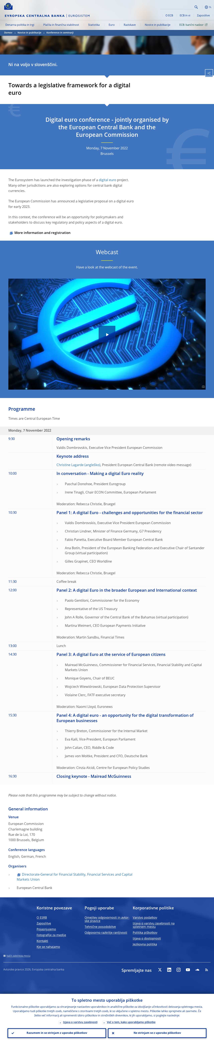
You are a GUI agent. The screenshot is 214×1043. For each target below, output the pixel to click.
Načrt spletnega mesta (18, 956)
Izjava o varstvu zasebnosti (80, 1022)
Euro (112, 25)
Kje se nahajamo (48, 947)
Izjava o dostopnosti (147, 938)
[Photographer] (203, 387)
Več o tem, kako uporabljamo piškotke (131, 1022)
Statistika (94, 25)
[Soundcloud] (197, 970)
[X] (160, 970)
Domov (8, 33)
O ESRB (42, 917)
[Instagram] (179, 970)
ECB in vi (185, 15)
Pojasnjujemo (46, 929)
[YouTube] (188, 970)
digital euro (107, 180)
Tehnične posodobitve (100, 926)
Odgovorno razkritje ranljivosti (106, 932)
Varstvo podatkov (145, 917)
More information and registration (42, 233)
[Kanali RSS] (207, 970)
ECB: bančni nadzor (191, 25)
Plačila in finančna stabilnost (61, 25)
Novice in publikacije (157, 25)
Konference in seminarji (60, 33)
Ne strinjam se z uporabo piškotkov (157, 1033)
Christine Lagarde (70, 465)
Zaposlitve (203, 15)
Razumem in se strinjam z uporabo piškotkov (57, 1033)
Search (196, 7)
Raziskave (130, 25)
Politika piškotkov (145, 932)
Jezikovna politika (145, 944)
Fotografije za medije (51, 935)
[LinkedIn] (169, 970)
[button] (201, 7)
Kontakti (42, 941)
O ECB (169, 15)
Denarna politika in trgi (19, 25)
